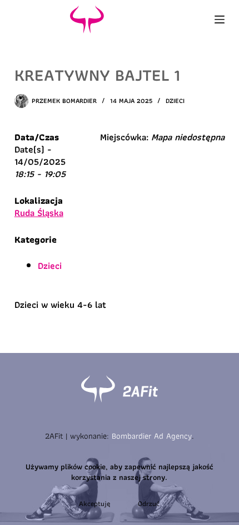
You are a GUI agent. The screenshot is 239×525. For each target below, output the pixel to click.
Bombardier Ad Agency (152, 436)
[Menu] (220, 19)
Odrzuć (149, 503)
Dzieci (175, 100)
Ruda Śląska (38, 212)
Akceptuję (94, 503)
